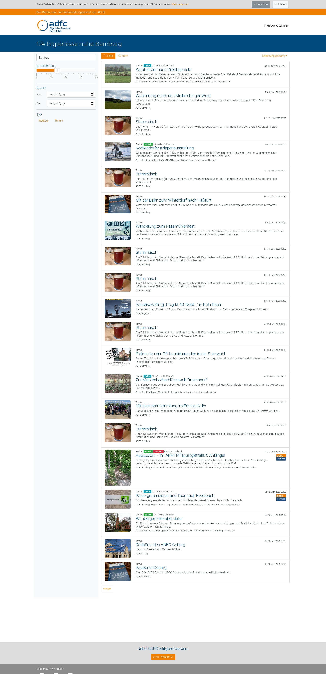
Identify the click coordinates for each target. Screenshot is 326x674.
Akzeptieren (261, 4)
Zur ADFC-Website (277, 25)
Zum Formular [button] (161, 657)
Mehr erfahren (180, 4)
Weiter (107, 589)
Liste (109, 56)
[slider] (57, 70)
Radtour (44, 120)
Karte (124, 56)
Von (38, 94)
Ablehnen (280, 4)
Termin (59, 120)
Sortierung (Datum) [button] (273, 56)
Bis (38, 103)
